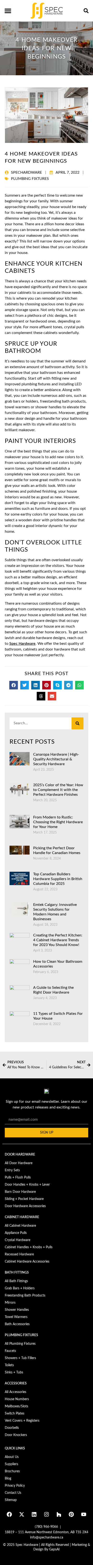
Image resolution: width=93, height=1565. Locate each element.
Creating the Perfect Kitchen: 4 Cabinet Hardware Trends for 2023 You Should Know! (57, 940)
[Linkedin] (34, 1514)
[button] (7, 10)
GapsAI (54, 1549)
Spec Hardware (22, 643)
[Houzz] (59, 1514)
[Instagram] (46, 1514)
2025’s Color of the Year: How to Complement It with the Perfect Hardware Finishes (58, 789)
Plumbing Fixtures (30, 179)
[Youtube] (83, 1514)
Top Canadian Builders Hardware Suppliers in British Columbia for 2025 (57, 879)
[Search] (77, 723)
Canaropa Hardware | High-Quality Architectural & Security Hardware (56, 759)
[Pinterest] (71, 1514)
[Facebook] (9, 1514)
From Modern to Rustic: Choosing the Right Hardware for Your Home (58, 822)
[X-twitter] (21, 1514)
